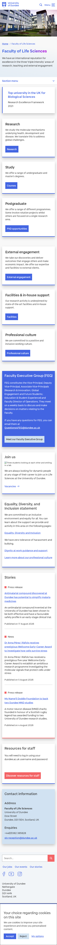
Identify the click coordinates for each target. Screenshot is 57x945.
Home (5, 43)
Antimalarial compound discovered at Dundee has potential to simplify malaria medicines (27, 597)
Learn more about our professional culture (28, 557)
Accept (10, 936)
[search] (51, 858)
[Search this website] (42, 5)
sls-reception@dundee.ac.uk (21, 837)
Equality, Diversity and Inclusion (23, 532)
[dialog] (28, 924)
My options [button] (38, 936)
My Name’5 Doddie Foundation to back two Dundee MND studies (26, 700)
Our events (21, 866)
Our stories (36, 866)
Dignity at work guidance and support (26, 550)
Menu (47, 4)
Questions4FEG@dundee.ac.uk (22, 427)
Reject (23, 936)
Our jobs (7, 866)
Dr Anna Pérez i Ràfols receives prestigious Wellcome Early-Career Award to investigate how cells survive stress (28, 646)
